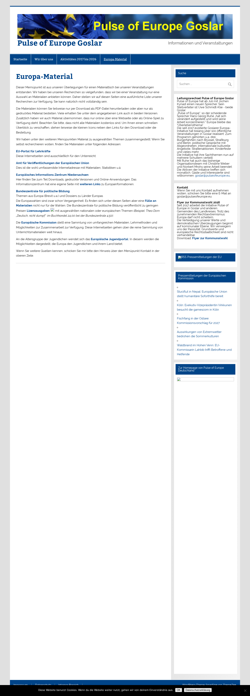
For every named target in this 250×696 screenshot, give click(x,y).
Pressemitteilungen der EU (204, 257)
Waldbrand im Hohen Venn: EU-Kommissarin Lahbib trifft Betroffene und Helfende (204, 349)
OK (178, 690)
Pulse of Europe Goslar (59, 43)
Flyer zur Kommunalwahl (210, 238)
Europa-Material (115, 59)
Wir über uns (44, 59)
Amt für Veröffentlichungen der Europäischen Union (52, 163)
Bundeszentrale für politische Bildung (43, 191)
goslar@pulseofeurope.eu (212, 175)
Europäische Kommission (38, 222)
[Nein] (245, 690)
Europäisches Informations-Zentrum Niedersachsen (52, 175)
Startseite (20, 59)
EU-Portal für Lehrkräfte (33, 151)
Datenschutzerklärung (198, 690)
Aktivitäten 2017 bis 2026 (78, 59)
